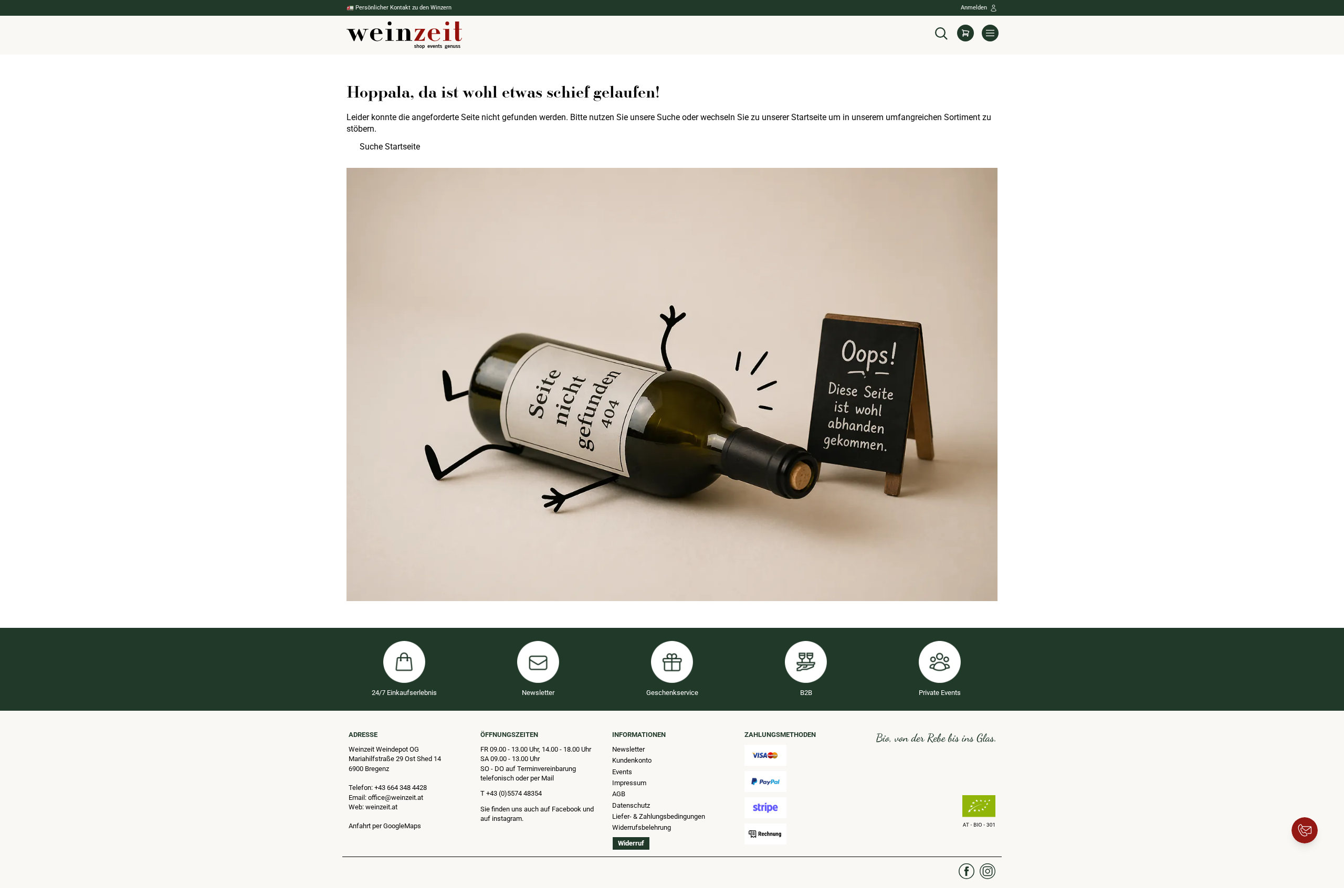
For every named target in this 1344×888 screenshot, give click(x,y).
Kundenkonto (632, 760)
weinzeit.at (381, 807)
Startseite (808, 117)
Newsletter (628, 749)
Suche (668, 117)
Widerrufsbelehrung (641, 827)
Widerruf (631, 843)
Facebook (567, 809)
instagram (507, 818)
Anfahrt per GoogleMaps (385, 826)
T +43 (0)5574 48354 (511, 793)
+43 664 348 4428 (400, 787)
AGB (618, 794)
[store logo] (404, 35)
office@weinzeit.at (395, 797)
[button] (941, 32)
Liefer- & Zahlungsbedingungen (658, 816)
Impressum (629, 783)
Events (622, 772)
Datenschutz (631, 805)
